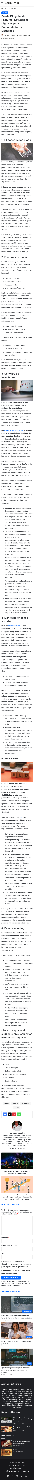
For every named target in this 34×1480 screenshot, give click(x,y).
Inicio (5, 9)
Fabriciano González (9, 35)
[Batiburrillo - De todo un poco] (12, 3)
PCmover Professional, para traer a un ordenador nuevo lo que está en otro (22, 1420)
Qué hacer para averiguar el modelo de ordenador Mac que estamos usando (15, 1370)
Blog (7, 1103)
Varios (10, 9)
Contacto (25, 1471)
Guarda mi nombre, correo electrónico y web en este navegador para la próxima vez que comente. (16, 1264)
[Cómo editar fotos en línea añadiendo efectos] (6, 1443)
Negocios (25, 1103)
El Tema (17, 9)
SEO (21, 817)
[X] (16, 1148)
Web (3, 1253)
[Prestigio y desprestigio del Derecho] (6, 1429)
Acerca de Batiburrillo (17, 1465)
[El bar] (6, 1452)
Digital (15, 1103)
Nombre (5, 1237)
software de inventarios (13, 430)
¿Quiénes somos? (17, 1468)
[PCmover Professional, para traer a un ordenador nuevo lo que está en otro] (6, 1420)
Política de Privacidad (13, 1471)
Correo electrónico (9, 1245)
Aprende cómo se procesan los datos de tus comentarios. (15, 1284)
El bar (15, 1449)
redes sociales (14, 626)
